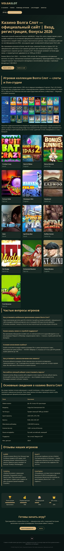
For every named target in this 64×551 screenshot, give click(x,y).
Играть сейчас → (8, 68)
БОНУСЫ (43, 7)
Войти (41, 528)
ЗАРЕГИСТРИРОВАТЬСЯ (14, 12)
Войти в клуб (21, 68)
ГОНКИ (12, 7)
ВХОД (4, 12)
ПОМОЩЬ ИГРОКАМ (22, 7)
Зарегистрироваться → (28, 528)
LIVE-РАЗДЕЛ (35, 7)
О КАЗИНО (4, 7)
